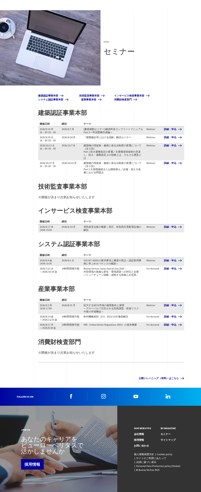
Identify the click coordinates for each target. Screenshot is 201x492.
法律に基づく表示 (146, 462)
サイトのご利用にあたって (151, 458)
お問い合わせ (141, 445)
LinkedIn (168, 396)
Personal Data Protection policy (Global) (158, 466)
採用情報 (32, 464)
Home (106, 41)
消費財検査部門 (123, 99)
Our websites (142, 428)
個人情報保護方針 (144, 454)
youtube (135, 396)
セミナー (166, 434)
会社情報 (139, 434)
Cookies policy (164, 454)
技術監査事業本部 (89, 95)
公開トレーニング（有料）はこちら (159, 378)
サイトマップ (168, 439)
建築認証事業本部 (48, 95)
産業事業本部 (88, 99)
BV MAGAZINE (168, 428)
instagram (103, 396)
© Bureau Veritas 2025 (148, 469)
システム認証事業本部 (50, 99)
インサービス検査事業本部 (129, 95)
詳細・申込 (170, 129)
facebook (71, 396)
